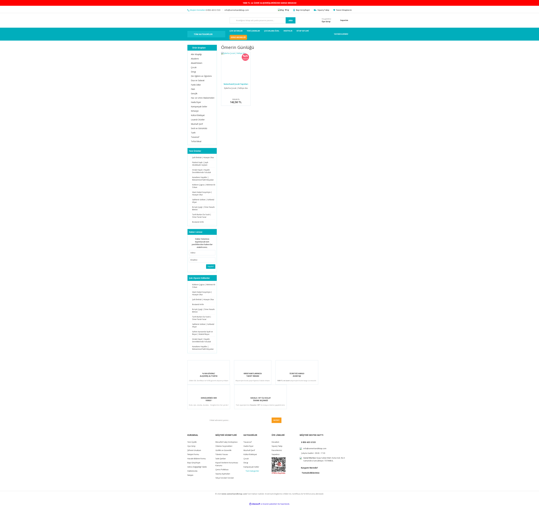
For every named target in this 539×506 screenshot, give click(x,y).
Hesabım (275, 442)
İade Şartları (220, 458)
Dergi (246, 462)
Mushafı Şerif (249, 450)
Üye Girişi (191, 446)
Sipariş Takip (277, 446)
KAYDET (276, 420)
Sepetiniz (276, 454)
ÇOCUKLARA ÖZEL (271, 31)
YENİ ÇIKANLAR (253, 31)
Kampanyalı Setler (251, 467)
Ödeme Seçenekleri (223, 446)
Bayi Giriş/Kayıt (193, 462)
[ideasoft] (254, 504)
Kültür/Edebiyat (250, 454)
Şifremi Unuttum (194, 450)
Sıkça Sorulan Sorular (224, 478)
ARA (291, 20)
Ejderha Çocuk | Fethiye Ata (236, 88)
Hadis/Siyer (248, 446)
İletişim (190, 475)
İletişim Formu (193, 454)
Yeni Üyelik (192, 442)
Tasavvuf (248, 442)
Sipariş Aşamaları (222, 473)
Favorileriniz (277, 450)
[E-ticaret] (269, 504)
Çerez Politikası (222, 469)
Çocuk (246, 458)
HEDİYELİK (288, 31)
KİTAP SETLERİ (303, 31)
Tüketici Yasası (221, 454)
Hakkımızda (192, 471)
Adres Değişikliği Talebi (197, 467)
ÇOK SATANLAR (236, 31)
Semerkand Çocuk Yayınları (236, 84)
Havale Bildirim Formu (196, 458)
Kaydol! (211, 266)
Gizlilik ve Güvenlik (223, 450)
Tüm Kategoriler (252, 471)
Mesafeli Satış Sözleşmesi (226, 442)
